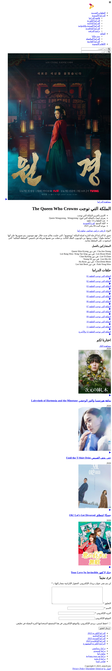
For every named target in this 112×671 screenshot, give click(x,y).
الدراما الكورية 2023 (96, 633)
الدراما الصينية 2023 (96, 638)
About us (99, 668)
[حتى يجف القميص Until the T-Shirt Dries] (56, 430)
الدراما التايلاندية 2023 (95, 641)
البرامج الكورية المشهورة (94, 643)
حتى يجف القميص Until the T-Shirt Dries (88, 457)
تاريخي (102, 230)
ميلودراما (81, 230)
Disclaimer (90, 668)
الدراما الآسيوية (98, 15)
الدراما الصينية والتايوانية (89, 26)
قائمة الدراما (94, 18)
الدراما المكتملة (93, 39)
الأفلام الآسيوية (98, 44)
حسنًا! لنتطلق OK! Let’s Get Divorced (90, 515)
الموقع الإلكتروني (103, 618)
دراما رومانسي (98, 648)
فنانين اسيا (100, 661)
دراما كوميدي (99, 651)
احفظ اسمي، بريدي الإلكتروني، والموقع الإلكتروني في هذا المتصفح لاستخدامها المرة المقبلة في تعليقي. (62, 623)
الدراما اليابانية (93, 23)
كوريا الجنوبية (89, 223)
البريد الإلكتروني (103, 613)
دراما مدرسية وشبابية (95, 656)
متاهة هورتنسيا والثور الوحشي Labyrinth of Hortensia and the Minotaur (71, 400)
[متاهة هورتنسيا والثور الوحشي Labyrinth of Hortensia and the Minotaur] (56, 373)
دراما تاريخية (99, 659)
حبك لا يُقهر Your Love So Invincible (91, 572)
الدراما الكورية (93, 21)
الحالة (102, 34)
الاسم (107, 608)
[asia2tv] (100, 8)
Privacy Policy (79, 668)
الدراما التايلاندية (93, 28)
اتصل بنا (107, 668)
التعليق (107, 603)
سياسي (89, 230)
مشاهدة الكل (105, 346)
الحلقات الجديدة (98, 13)
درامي (96, 230)
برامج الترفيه (94, 31)
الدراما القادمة (93, 41)
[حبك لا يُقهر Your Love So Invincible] (56, 545)
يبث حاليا (96, 36)
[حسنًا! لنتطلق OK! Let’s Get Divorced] (56, 487)
